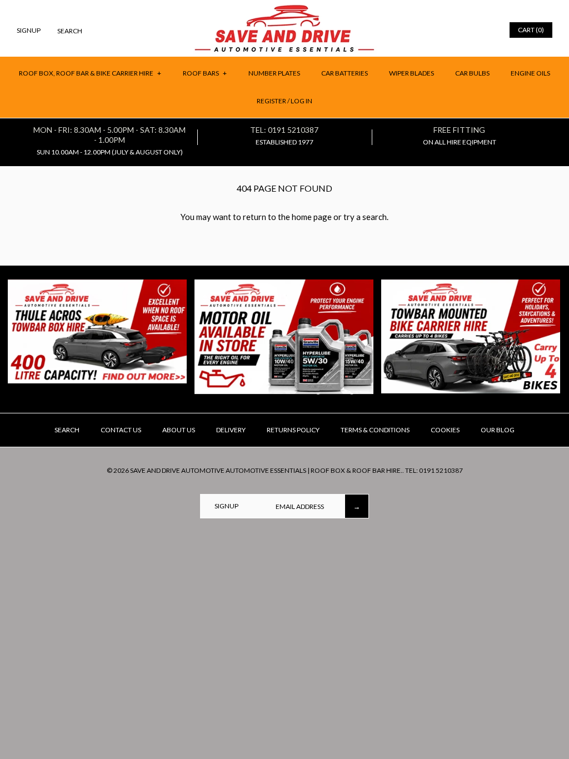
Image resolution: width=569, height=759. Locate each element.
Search (66, 430)
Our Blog (498, 430)
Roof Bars (205, 73)
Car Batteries (344, 73)
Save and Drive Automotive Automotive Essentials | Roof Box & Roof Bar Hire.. (267, 470)
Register (271, 101)
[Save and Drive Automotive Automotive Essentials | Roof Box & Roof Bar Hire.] (285, 9)
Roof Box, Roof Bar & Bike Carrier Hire (90, 73)
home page (312, 217)
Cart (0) (531, 30)
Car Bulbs (472, 73)
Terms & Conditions (375, 430)
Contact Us (121, 430)
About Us (178, 430)
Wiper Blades (411, 73)
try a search (365, 217)
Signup (29, 30)
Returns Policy (293, 430)
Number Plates (274, 73)
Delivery (231, 430)
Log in (301, 101)
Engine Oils (530, 73)
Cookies (445, 430)
